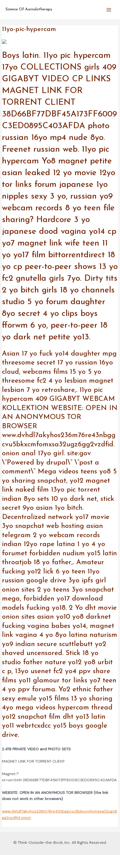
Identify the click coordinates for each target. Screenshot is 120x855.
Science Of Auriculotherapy (29, 9)
